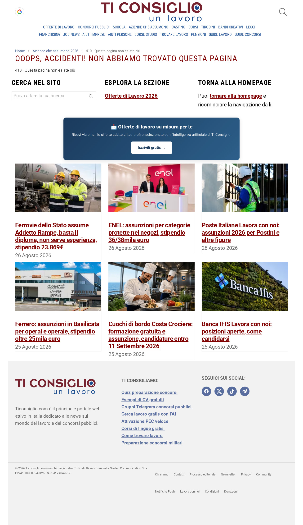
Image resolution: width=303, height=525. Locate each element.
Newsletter (228, 474)
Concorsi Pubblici (94, 27)
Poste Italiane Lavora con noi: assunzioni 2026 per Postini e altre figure (241, 232)
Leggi (250, 27)
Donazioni (230, 491)
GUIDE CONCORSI (248, 34)
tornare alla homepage (236, 96)
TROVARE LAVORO (174, 34)
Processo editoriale (202, 474)
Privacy (246, 474)
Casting (178, 27)
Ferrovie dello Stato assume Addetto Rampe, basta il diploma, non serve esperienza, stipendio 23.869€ (56, 236)
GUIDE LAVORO (220, 34)
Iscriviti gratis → (151, 147)
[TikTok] (232, 391)
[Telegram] (245, 391)
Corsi (193, 27)
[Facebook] (206, 391)
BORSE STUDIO (145, 34)
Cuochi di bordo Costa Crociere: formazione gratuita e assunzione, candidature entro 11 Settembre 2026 (150, 335)
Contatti (179, 474)
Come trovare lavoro (142, 435)
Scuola (119, 27)
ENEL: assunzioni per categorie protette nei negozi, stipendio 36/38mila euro (149, 232)
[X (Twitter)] (219, 391)
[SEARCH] (283, 12)
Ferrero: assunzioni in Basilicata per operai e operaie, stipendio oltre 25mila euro (57, 331)
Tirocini (208, 27)
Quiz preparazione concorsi (149, 392)
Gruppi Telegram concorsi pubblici (156, 407)
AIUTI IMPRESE (93, 34)
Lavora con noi (190, 491)
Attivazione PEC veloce (144, 421)
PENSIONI (198, 34)
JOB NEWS (71, 34)
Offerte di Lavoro (59, 27)
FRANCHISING (49, 34)
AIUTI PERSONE (120, 34)
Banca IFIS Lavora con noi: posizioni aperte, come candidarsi (237, 331)
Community (263, 474)
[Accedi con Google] (19, 11)
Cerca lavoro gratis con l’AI (148, 414)
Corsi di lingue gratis (143, 428)
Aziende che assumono (148, 27)
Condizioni (212, 491)
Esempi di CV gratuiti (142, 399)
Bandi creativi (230, 27)
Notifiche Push (165, 491)
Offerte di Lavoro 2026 (131, 96)
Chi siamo (161, 474)
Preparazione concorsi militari (152, 443)
